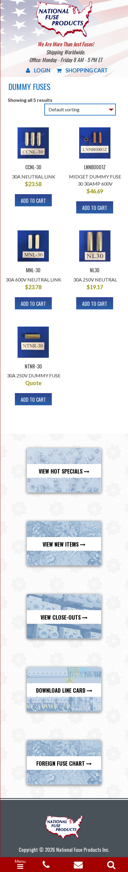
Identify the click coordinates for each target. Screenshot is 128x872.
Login (42, 70)
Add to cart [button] (33, 200)
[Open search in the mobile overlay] (110, 862)
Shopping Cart (86, 70)
